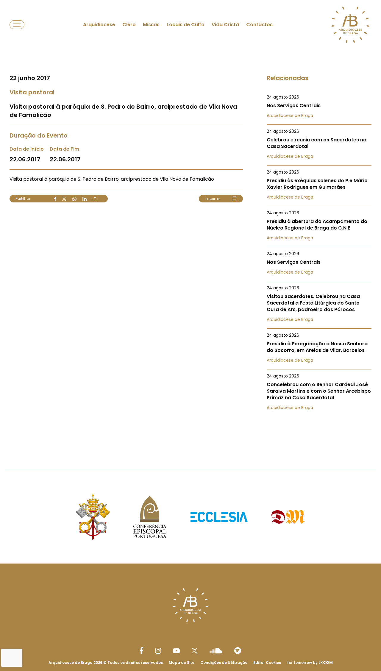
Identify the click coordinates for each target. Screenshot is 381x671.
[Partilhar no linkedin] (84, 199)
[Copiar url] (95, 199)
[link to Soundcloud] (216, 650)
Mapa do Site (181, 662)
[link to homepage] (350, 25)
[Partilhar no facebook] (55, 199)
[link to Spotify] (237, 650)
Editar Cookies (267, 662)
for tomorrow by (310, 662)
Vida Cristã (225, 24)
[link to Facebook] (141, 650)
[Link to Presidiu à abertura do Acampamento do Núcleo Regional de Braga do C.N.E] (319, 225)
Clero (129, 24)
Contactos (259, 24)
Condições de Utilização (223, 662)
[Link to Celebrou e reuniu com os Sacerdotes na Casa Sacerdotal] (319, 143)
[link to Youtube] (176, 650)
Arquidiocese (99, 24)
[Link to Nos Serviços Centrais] (319, 106)
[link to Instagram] (158, 651)
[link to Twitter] (195, 650)
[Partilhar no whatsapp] (74, 199)
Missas (151, 24)
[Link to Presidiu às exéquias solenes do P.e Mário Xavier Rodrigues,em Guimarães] (319, 184)
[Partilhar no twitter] (64, 199)
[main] (190, 223)
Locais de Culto (185, 24)
